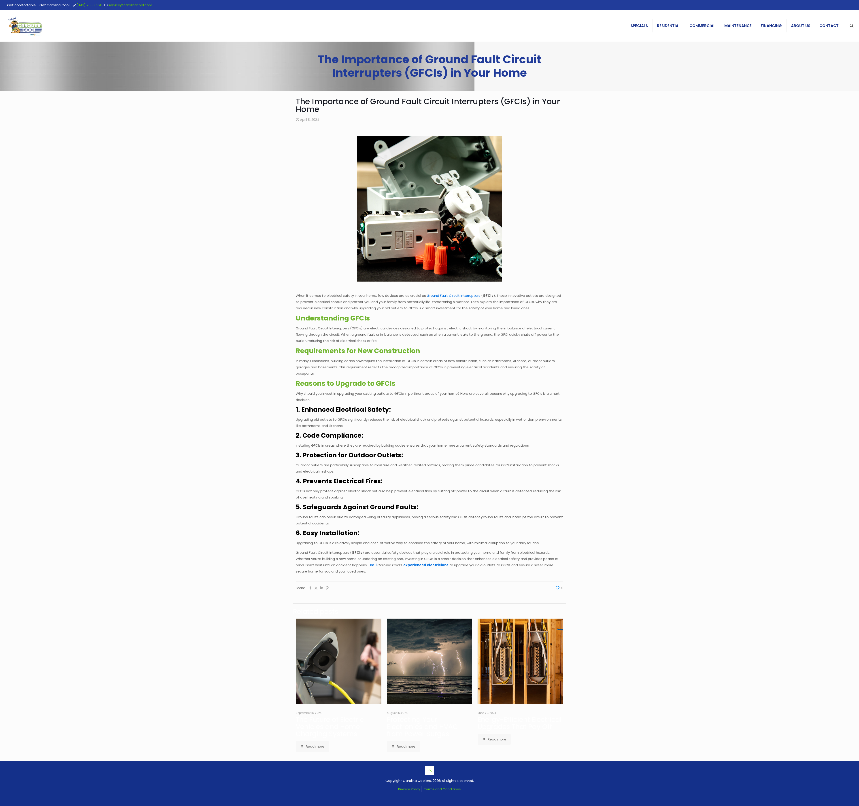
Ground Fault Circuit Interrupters (453, 295)
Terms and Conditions (442, 789)
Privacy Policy (409, 789)
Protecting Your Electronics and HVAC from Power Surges (422, 727)
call (373, 565)
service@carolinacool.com (130, 5)
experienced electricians (426, 565)
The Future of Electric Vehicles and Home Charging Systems (330, 727)
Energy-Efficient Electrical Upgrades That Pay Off (519, 723)
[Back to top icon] (429, 770)
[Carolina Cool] (25, 25)
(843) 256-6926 (89, 5)
